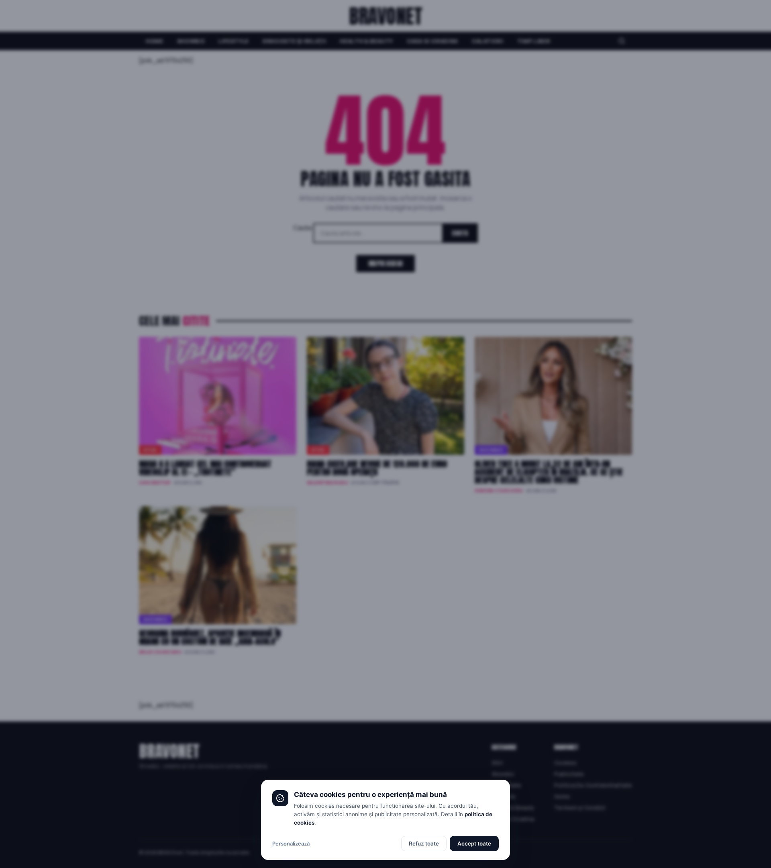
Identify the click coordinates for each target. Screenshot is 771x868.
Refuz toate (424, 843)
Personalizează (291, 843)
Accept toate (474, 843)
